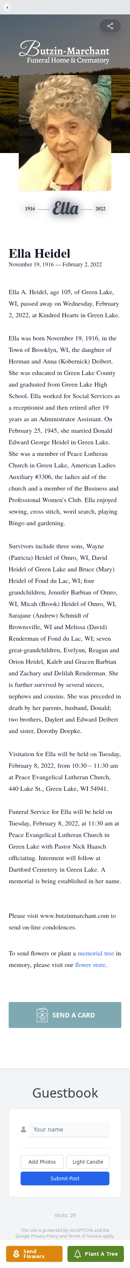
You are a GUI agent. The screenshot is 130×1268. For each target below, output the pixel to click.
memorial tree (96, 953)
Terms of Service (84, 1236)
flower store (90, 964)
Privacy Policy (44, 1236)
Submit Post (65, 1178)
